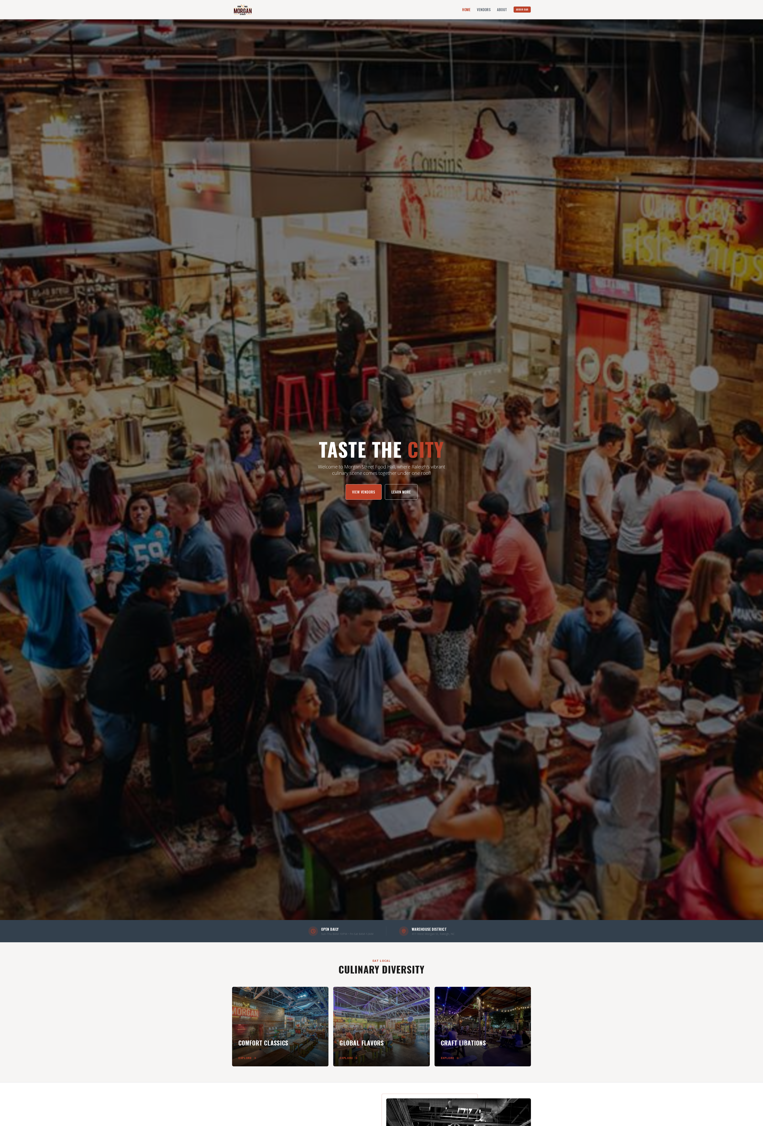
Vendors (484, 9)
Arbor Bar (522, 9)
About (502, 9)
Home (466, 9)
